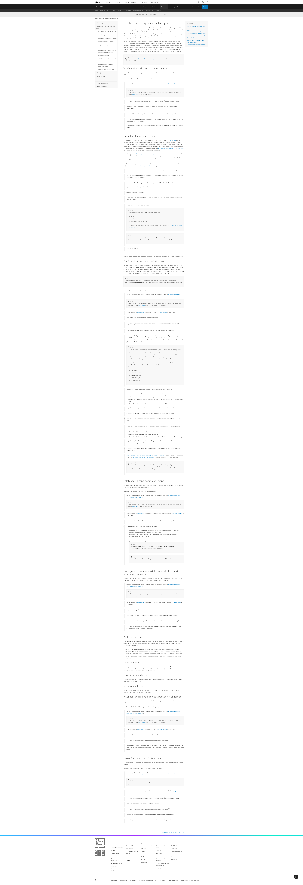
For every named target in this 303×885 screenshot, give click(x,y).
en (172, 140)
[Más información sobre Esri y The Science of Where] (100, 843)
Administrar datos (138, 10)
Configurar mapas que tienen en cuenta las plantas (106, 46)
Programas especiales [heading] (177, 838)
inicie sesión (135, 94)
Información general (143, 6)
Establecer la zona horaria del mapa (196, 33)
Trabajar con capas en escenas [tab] (105, 79)
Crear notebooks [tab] (102, 86)
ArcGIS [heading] (113, 838)
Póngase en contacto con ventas (191, 6)
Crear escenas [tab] (101, 76)
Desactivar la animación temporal (196, 44)
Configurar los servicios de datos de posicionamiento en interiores (107, 51)
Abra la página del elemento (134, 170)
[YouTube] (103, 854)
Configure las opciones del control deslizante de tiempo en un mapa (145, 455)
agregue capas (177, 513)
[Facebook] (96, 851)
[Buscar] (198, 2)
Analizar (119, 10)
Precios (205, 6)
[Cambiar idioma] (203, 2)
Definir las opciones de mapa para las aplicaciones (107, 60)
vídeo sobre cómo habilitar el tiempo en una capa (148, 59)
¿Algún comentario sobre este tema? (173, 832)
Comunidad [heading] (129, 838)
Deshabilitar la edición (103, 55)
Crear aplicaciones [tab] (102, 83)
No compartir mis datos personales (190, 880)
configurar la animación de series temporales (171, 148)
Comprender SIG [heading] (145, 838)
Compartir (128, 10)
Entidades (155, 6)
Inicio (96, 10)
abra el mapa (140, 312)
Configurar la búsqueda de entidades (107, 38)
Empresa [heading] (158, 838)
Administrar (149, 10)
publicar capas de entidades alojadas (145, 154)
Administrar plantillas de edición (106, 69)
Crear (113, 10)
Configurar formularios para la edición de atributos (105, 65)
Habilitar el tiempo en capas (194, 31)
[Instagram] (99, 854)
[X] (99, 851)
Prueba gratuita (174, 6)
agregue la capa (162, 312)
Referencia (158, 10)
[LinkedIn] (103, 851)
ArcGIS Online (99, 6)
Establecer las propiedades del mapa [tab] (105, 27)
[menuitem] (117, 844)
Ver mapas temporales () (143, 457)
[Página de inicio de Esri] (98, 2)
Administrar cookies (173, 880)
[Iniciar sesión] (207, 2)
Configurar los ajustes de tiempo (106, 41)
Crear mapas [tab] (100, 23)
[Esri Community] (96, 854)
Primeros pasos (104, 10)
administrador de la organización (141, 166)
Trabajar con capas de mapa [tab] (105, 73)
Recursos (163, 6)
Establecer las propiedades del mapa (108, 18)
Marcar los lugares (102, 35)
